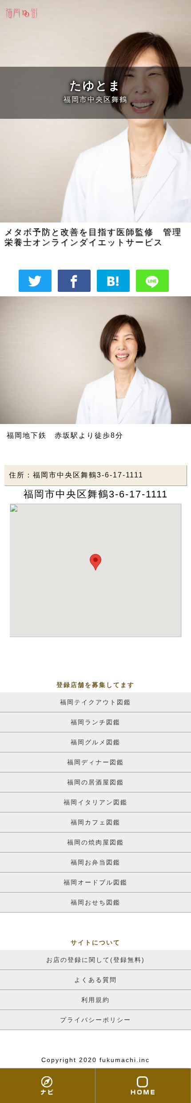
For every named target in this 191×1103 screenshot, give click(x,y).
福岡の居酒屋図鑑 (95, 782)
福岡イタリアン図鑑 (95, 802)
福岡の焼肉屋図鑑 (95, 842)
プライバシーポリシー (95, 1019)
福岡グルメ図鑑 (95, 742)
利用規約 (95, 999)
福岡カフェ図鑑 (95, 822)
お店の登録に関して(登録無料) (95, 959)
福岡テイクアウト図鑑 (95, 702)
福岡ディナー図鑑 (95, 762)
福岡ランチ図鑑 (95, 722)
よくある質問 (95, 979)
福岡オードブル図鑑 (95, 882)
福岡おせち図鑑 (95, 902)
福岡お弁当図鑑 (95, 862)
